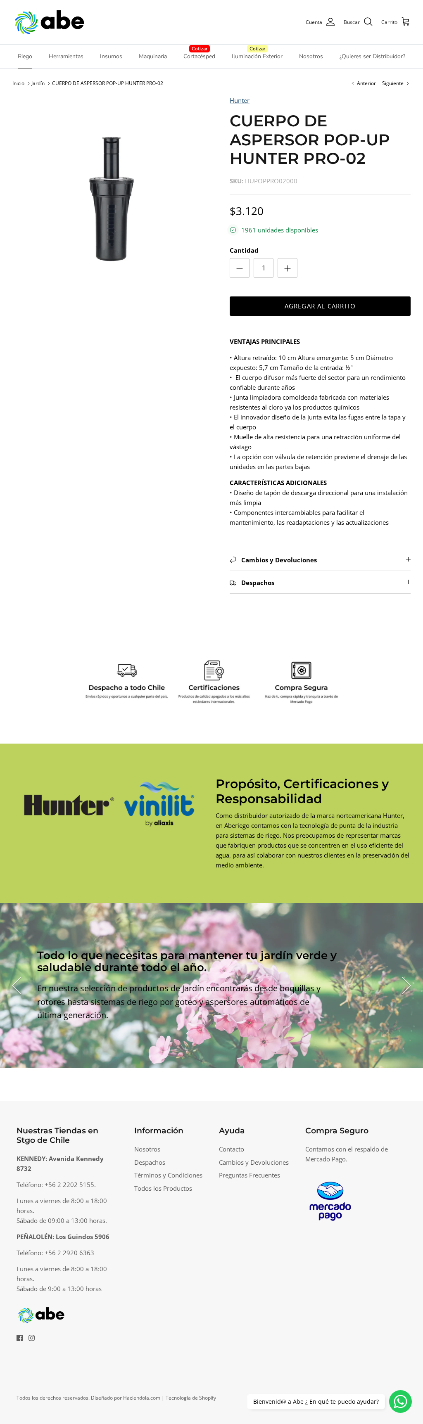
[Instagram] (32, 1338)
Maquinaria (153, 56)
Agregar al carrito (320, 306)
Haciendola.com (141, 1397)
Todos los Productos (163, 1188)
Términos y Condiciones (168, 1175)
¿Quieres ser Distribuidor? (372, 56)
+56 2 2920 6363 (69, 1253)
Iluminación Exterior (257, 56)
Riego (25, 56)
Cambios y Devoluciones (254, 1162)
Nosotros (311, 56)
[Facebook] (20, 1338)
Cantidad (244, 250)
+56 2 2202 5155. (70, 1184)
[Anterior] (16, 985)
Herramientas (66, 56)
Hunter (240, 100)
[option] (112, 194)
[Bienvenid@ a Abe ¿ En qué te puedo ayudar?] (400, 1401)
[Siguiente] (406, 985)
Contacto (231, 1149)
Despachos (149, 1162)
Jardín (38, 83)
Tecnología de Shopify (191, 1397)
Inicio (18, 83)
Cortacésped (199, 56)
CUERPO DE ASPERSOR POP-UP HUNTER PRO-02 (107, 83)
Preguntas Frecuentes (249, 1175)
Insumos (111, 56)
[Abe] (49, 22)
